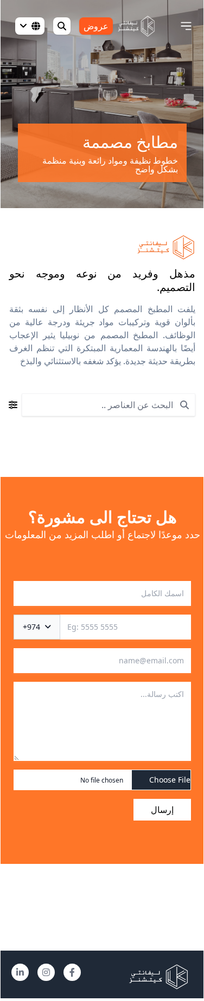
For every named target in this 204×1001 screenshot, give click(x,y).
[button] (186, 26)
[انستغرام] (46, 972)
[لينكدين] (20, 972)
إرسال (162, 810)
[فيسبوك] (72, 972)
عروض (96, 26)
